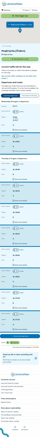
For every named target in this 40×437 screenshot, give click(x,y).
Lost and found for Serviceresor (12, 386)
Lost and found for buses (10, 383)
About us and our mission (10, 412)
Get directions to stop (21, 59)
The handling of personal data (11, 415)
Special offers (6, 402)
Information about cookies (10, 421)
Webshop (8, 10)
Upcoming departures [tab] (10, 95)
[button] (20, 31)
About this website (7, 418)
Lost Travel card (6, 393)
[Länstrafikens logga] (12, 4)
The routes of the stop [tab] (29, 95)
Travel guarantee (7, 389)
